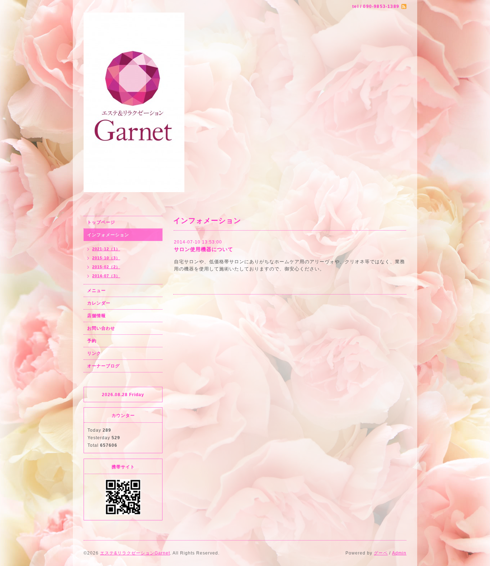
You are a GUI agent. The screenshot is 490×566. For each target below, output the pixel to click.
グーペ (381, 553)
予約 (91, 340)
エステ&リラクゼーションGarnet (135, 553)
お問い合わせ (101, 328)
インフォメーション (108, 234)
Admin (399, 553)
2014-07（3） (106, 276)
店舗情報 (96, 315)
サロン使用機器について (203, 249)
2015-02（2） (106, 267)
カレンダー (98, 303)
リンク (94, 353)
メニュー (96, 290)
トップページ (101, 222)
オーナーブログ (103, 365)
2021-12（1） (106, 249)
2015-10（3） (106, 258)
